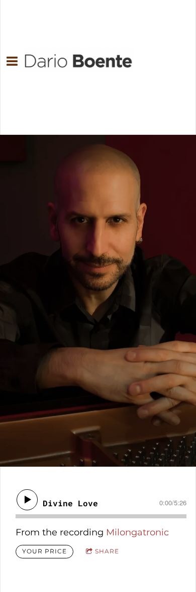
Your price (44, 551)
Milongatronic (137, 532)
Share (107, 551)
